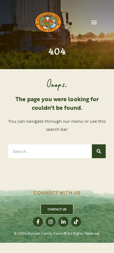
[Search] (99, 151)
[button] (94, 22)
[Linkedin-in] (63, 222)
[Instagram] (51, 222)
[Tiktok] (76, 222)
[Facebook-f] (38, 222)
